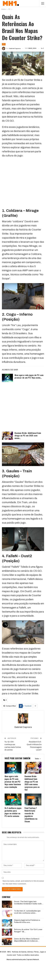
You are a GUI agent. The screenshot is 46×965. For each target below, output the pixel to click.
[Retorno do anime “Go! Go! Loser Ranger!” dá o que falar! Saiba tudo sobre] (7, 932)
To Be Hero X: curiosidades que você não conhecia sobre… (27, 912)
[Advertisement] (23, 183)
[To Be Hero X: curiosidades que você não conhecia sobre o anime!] (7, 913)
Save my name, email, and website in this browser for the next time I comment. (23, 882)
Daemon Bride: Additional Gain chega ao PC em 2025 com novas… (28, 435)
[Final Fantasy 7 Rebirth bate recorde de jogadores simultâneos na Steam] (33, 799)
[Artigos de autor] (23, 718)
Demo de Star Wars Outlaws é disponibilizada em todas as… (26, 940)
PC (4, 44)
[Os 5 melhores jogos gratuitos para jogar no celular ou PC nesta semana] (13, 799)
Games (30, 766)
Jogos (11, 766)
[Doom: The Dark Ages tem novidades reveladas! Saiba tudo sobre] (7, 904)
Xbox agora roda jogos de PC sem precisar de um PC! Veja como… (29, 376)
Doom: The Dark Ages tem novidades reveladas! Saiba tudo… (28, 903)
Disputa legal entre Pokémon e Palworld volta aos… (27, 921)
